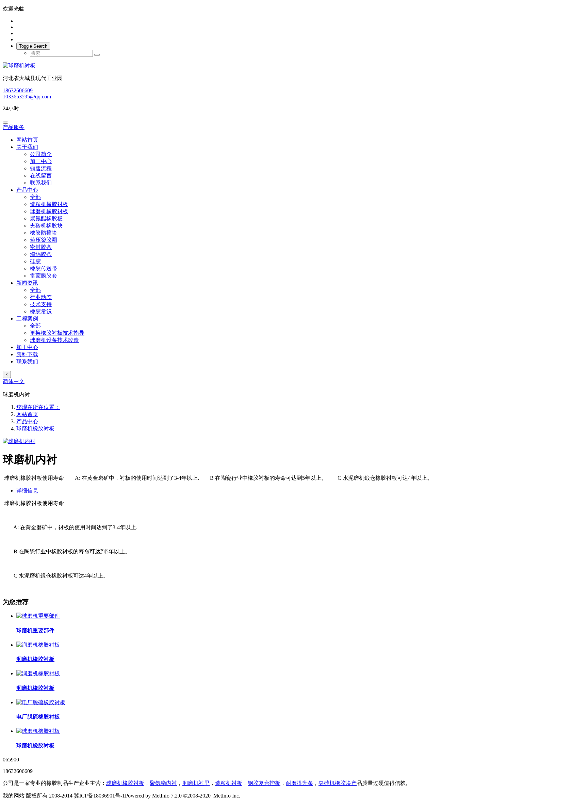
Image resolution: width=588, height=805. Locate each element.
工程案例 (27, 318)
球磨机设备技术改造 (54, 340)
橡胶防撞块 (43, 233)
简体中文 (13, 381)
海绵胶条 (41, 254)
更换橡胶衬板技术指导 (57, 333)
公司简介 (41, 154)
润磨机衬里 (196, 783)
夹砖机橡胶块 (46, 225)
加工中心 (41, 161)
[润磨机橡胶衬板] (38, 645)
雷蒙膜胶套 (43, 276)
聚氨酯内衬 (163, 783)
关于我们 (27, 147)
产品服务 (13, 127)
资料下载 (27, 354)
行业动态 (41, 297)
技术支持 (41, 304)
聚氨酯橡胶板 (46, 218)
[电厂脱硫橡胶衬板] (40, 702)
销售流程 (41, 168)
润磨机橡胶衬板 (35, 659)
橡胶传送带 (43, 268)
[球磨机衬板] (294, 65)
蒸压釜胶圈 (43, 240)
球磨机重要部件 (35, 630)
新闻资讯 (27, 283)
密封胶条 (41, 247)
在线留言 (41, 175)
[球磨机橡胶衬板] (38, 731)
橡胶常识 (41, 311)
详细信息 (27, 490)
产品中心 (27, 190)
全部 (35, 197)
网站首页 (27, 140)
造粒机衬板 (228, 783)
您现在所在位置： (38, 407)
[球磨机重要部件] (38, 616)
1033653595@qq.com (27, 96)
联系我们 (41, 183)
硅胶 (35, 261)
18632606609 (18, 90)
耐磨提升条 (299, 783)
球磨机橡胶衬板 (49, 211)
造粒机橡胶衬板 (49, 204)
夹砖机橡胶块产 (337, 783)
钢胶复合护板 (264, 783)
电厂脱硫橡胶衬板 (38, 717)
